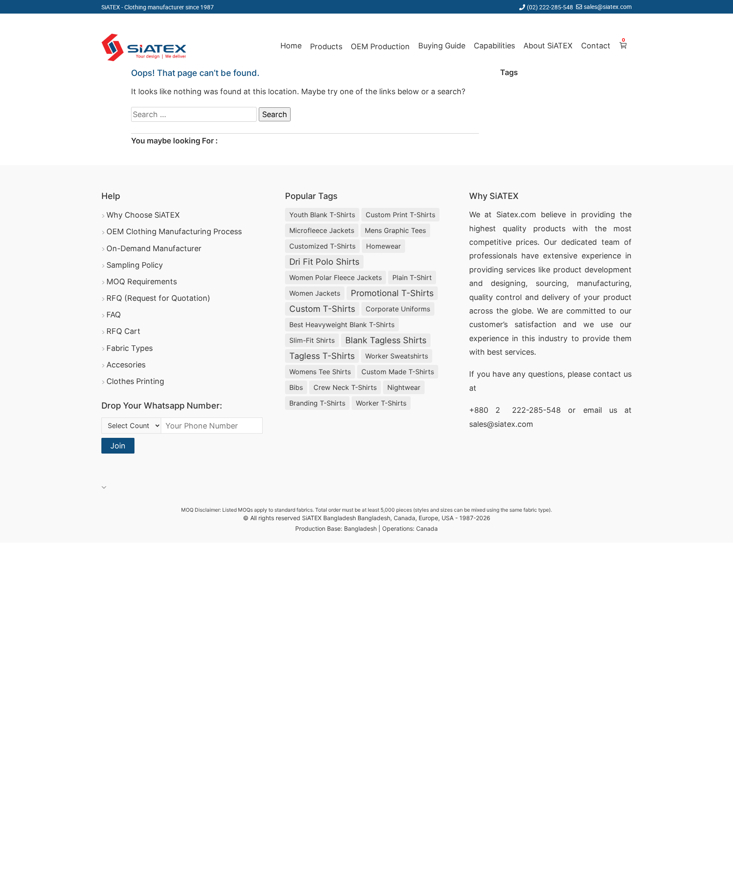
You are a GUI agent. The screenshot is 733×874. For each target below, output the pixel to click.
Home (291, 45)
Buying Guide (441, 45)
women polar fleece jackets (335, 277)
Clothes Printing (135, 381)
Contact (595, 45)
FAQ (113, 314)
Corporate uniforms (398, 309)
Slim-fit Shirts (312, 340)
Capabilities (494, 45)
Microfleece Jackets (321, 230)
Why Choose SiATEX (143, 214)
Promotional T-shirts (392, 293)
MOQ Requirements (141, 281)
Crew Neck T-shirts (345, 387)
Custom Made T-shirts (397, 371)
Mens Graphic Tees (395, 230)
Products (326, 46)
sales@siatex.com (608, 7)
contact (607, 374)
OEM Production (380, 46)
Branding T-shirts (317, 403)
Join (118, 445)
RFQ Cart (123, 331)
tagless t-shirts (322, 356)
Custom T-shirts (322, 309)
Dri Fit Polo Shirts (324, 262)
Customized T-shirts (322, 246)
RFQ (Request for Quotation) (158, 298)
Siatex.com (516, 214)
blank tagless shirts (385, 340)
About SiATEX (548, 45)
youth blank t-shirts (322, 214)
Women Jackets (314, 293)
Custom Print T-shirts (400, 214)
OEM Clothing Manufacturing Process (174, 231)
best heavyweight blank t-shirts (341, 324)
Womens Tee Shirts (320, 371)
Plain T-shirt (412, 277)
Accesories (125, 364)
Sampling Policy (134, 265)
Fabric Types (129, 348)
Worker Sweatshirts (396, 356)
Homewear (383, 246)
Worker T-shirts (381, 403)
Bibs (296, 387)
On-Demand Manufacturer (153, 248)
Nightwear (403, 387)
